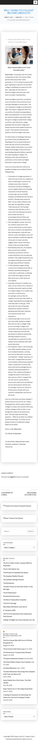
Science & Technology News (17, 42)
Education (17, 39)
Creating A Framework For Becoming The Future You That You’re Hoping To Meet (17, 696)
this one (22, 139)
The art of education (14, 433)
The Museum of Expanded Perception (15, 572)
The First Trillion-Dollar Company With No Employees (17, 564)
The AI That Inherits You (11, 569)
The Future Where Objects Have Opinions (17, 662)
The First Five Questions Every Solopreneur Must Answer (17, 615)
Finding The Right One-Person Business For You (19, 620)
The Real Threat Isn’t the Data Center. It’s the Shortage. (18, 588)
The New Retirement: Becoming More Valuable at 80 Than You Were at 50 (19, 673)
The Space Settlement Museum (13, 658)
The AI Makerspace (9, 593)
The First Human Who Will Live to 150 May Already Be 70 (17, 641)
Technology (22, 444)
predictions (15, 444)
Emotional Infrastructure (11, 596)
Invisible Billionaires (10, 668)
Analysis (11, 39)
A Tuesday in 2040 (9, 610)
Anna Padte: (9, 74)
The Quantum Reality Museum (13, 576)
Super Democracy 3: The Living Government (17, 689)
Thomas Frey (9, 172)
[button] (35, 2)
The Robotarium (8, 583)
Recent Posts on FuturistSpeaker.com (12, 634)
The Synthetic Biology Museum (13, 579)
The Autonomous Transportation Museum (17, 652)
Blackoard (17, 429)
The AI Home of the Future (12, 649)
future (27, 441)
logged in (13, 477)
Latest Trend (25, 39)
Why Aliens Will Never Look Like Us (15, 607)
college (17, 441)
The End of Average (9, 603)
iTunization (8, 444)
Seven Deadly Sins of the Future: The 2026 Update (17, 681)
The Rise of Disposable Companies (14, 600)
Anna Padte (11, 441)
